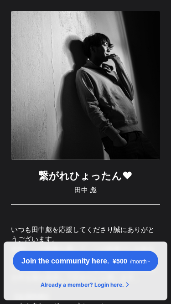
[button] (85, 261)
